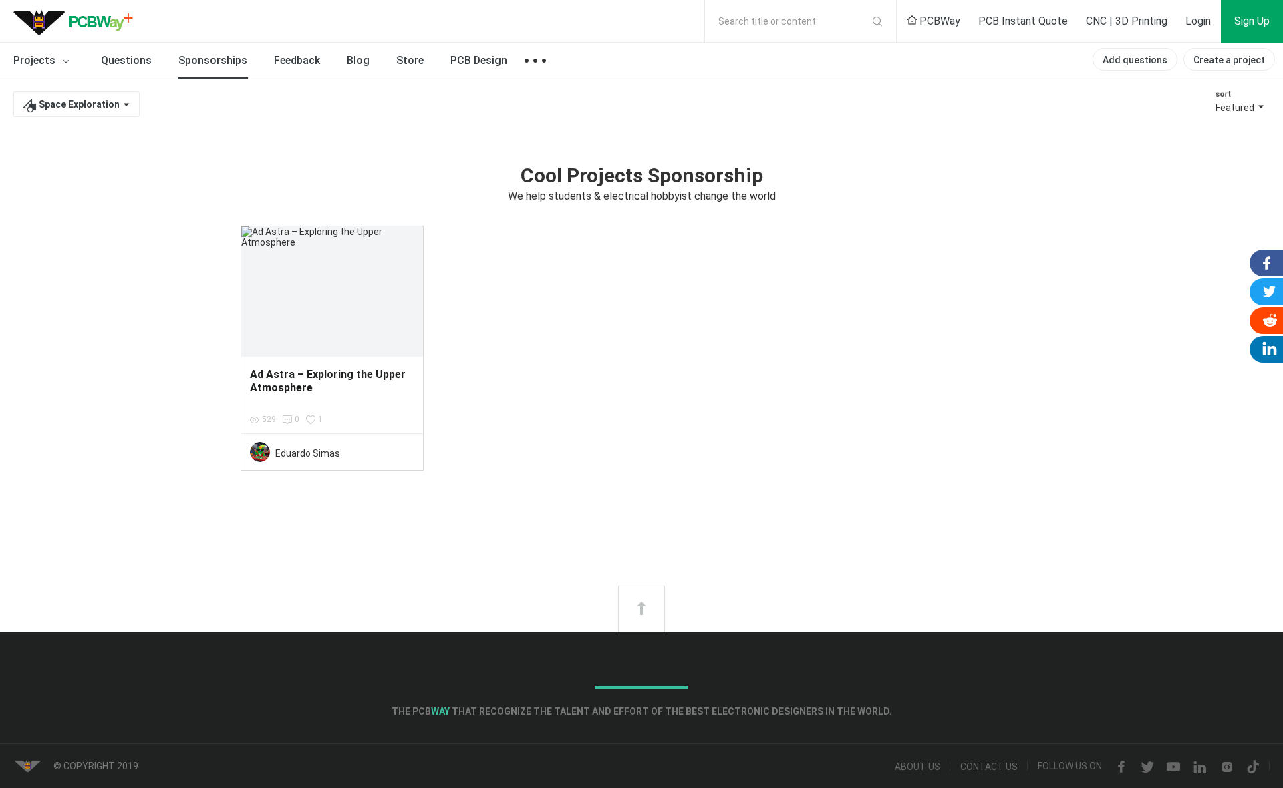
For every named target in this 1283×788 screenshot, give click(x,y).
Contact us (989, 767)
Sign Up (1252, 21)
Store (410, 60)
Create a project (1229, 60)
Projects (35, 60)
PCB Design (478, 60)
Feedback (297, 60)
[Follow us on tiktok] (1253, 767)
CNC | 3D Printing (1126, 21)
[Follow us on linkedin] (1200, 767)
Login (1198, 21)
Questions (126, 60)
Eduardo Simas (307, 453)
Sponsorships (212, 60)
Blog (358, 60)
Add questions (1135, 60)
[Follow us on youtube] (1173, 767)
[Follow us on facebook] (1121, 767)
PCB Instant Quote (1023, 21)
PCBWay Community (76, 21)
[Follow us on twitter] (1147, 767)
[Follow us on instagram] (1227, 767)
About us (917, 767)
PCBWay (938, 21)
